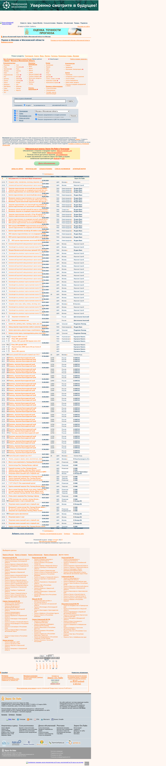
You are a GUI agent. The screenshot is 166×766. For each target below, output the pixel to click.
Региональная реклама (64, 732)
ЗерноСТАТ (5, 729)
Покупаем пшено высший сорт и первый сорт (24, 473)
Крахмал (31, 82)
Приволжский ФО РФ (39, 557)
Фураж (48, 67)
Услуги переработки (72, 80)
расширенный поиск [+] (59, 105)
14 (50, 665)
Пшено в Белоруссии (35, 554)
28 (50, 668)
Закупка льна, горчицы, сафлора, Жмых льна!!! (25, 470)
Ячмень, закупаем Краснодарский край (21, 357)
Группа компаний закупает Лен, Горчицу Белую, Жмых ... (28, 486)
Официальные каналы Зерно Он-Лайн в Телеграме (47, 149)
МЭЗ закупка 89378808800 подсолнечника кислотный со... (28, 225)
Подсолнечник (8, 74)
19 (44, 667)
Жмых (48, 71)
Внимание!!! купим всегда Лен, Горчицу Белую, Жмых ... (27, 507)
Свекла (18, 71)
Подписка (83, 23)
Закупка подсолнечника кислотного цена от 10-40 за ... (27, 216)
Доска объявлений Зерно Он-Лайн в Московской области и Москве (27, 37)
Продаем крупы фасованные (18, 513)
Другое (21, 120)
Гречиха (6, 78)
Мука (30, 66)
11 (41, 665)
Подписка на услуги (57, 753)
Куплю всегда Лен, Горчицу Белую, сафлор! (23, 465)
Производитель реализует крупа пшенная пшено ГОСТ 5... (27, 247)
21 (50, 667)
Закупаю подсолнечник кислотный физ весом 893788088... (28, 188)
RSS (31, 719)
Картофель (7, 86)
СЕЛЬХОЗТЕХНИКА (45, 169)
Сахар (31, 72)
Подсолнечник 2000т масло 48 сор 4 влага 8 (26, 347)
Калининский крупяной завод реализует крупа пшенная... (26, 185)
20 (47, 667)
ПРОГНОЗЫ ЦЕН (31, 169)
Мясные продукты (34, 74)
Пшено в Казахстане (50, 554)
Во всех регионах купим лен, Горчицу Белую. (24, 509)
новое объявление (23, 534)
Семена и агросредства (45, 733)
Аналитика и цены (9, 726)
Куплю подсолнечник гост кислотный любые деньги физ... (28, 199)
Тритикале (29, 56)
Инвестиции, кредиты (72, 82)
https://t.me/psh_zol (64, 151)
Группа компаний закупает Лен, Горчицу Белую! (25, 478)
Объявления (68, 23)
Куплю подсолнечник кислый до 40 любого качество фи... (28, 230)
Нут (5, 92)
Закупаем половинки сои (20, 320)
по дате (28, 105)
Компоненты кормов (52, 82)
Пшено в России (8, 554)
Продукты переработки (45, 729)
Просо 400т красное (18, 351)
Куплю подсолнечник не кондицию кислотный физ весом (28, 227)
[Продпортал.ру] (73, 745)
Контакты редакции (56, 751)
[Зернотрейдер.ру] (56, 745)
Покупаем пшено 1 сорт (16, 517)
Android (57, 158)
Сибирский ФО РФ (67, 576)
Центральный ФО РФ (10, 557)
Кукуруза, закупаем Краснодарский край (22, 359)
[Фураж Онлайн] (42, 745)
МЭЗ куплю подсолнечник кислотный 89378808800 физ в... (28, 222)
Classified (4, 672)
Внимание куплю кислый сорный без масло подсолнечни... (29, 209)
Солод (31, 84)
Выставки (77, 732)
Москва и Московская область (23, 61)
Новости (23, 23)
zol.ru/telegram (62, 155)
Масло (31, 70)
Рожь (5, 67)
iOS (63, 158)
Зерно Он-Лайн (80, 726)
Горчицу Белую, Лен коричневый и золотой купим (25, 480)
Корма (40, 730)
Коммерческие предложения (28, 732)
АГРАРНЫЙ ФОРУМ (79, 169)
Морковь (19, 86)
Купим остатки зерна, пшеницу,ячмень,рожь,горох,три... (27, 333)
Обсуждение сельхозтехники (28, 729)
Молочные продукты (35, 78)
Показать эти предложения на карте (51, 533)
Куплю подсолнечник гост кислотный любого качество (27, 191)
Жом (47, 73)
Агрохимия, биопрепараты (74, 69)
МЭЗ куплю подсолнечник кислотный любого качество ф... (28, 237)
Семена (68, 65)
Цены (29, 23)
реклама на (55, 676)
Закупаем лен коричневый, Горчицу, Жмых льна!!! (25, 510)
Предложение (23, 111)
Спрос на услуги (24, 118)
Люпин (47, 56)
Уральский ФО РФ (67, 557)
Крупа (30, 68)
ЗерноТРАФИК (5, 730)
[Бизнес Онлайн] (29, 745)
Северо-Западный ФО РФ (11, 601)
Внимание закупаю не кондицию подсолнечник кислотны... (29, 211)
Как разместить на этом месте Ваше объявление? (25, 178)
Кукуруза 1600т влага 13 (19, 336)
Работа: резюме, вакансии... (79, 59)
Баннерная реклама (63, 728)
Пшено (6, 61)
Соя (17, 65)
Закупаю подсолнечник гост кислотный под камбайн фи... (28, 204)
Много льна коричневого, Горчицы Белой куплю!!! (26, 462)
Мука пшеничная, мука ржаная (26, 688)
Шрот (47, 69)
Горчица (54, 56)
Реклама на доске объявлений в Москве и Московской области (70, 40)
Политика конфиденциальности (60, 757)
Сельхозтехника (50, 23)
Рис (5, 76)
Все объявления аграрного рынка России (18, 59)
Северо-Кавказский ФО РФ (41, 619)
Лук (17, 84)
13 (47, 665)
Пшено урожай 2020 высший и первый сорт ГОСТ (24, 354)
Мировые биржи (6, 735)
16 (57, 665)
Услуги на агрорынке (44, 735)
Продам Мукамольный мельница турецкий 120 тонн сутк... (28, 250)
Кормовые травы (65, 56)
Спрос (21, 113)
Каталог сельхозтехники (26, 728)
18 (41, 667)
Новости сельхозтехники (27, 730)
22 (54, 667)
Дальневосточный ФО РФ (70, 604)
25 (41, 668)
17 (37, 667)
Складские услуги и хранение (75, 76)
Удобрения (69, 67)
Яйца (30, 80)
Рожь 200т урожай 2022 (19, 344)
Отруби (48, 74)
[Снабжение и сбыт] (6, 746)
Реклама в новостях (63, 730)
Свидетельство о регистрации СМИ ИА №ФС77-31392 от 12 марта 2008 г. (24, 704)
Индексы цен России (7, 732)
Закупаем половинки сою (20, 316)
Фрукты (18, 90)
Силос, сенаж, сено (52, 78)
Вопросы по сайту (79, 730)
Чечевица (19, 67)
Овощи (18, 88)
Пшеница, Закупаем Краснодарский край (22, 408)
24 (37, 668)
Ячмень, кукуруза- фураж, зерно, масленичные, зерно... (26, 459)
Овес (5, 73)
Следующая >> (48, 174)
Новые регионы (8, 640)
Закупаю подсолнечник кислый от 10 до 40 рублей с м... (27, 214)
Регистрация (78, 728)
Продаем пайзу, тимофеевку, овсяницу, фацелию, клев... (26, 182)
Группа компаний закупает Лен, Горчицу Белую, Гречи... (27, 526)
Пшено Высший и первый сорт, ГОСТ (20, 455)
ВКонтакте (46, 719)
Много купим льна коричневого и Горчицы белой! (26, 476)
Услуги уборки (70, 78)
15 (54, 665)
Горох (5, 88)
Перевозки (69, 74)
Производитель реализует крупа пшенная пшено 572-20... (26, 281)
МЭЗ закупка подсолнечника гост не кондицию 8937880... (28, 234)
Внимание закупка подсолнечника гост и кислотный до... (28, 198)
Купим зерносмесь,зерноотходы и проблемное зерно (27, 330)
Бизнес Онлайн (58, 719)
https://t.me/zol (52, 153)
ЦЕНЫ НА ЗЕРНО (17, 169)
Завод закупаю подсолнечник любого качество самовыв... (28, 327)
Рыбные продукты (34, 76)
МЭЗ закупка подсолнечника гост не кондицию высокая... (28, 221)
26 (44, 668)
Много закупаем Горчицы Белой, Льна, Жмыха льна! (26, 493)
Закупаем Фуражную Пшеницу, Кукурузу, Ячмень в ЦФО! (27, 471)
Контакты (4, 714)
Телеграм (22, 719)
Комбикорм (49, 65)
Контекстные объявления (64, 729)
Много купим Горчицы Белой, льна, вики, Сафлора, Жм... (28, 489)
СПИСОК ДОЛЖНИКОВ (62, 169)
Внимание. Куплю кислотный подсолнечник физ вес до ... (28, 201)
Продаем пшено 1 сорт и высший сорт (21, 501)
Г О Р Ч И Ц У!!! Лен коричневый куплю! (22, 483)
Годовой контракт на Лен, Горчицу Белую (22, 468)
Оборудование (50, 90)
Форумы (60, 23)
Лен (17, 73)
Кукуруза (6, 84)
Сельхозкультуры (43, 728)
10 (37, 665)
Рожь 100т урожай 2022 (19, 338)
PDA (37, 719)
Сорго (36, 56)
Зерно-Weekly (38, 23)
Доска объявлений (46, 726)
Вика (42, 56)
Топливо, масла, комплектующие (51, 92)
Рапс (17, 69)
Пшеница (6, 65)
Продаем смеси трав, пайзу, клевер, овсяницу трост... (25, 304)
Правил (77, 139)
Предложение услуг (25, 116)
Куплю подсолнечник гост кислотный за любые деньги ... (28, 206)
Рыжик (18, 82)
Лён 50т (14, 349)
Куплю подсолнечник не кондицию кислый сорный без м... (28, 219)
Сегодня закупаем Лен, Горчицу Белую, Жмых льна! (26, 491)
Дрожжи (76, 56)
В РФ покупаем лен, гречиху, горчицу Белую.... (24, 499)
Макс (13, 719)
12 (44, 665)
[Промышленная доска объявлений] (16, 745)
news (60, 153)
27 (47, 668)
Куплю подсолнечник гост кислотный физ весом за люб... (28, 195)
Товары (76, 23)
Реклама (18, 714)
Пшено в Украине (21, 554)
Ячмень (6, 71)
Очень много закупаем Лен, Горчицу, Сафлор (24, 496)
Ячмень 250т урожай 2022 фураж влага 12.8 (25, 341)
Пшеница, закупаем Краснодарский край (22, 361)
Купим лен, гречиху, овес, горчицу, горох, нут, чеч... (26, 323)
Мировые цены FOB (7, 733)
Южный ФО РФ (37, 599)
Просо (6, 82)
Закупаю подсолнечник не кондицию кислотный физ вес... (28, 190)
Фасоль (6, 90)
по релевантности (39, 105)
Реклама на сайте (84, 26)
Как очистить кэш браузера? (48, 541)
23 (57, 667)
